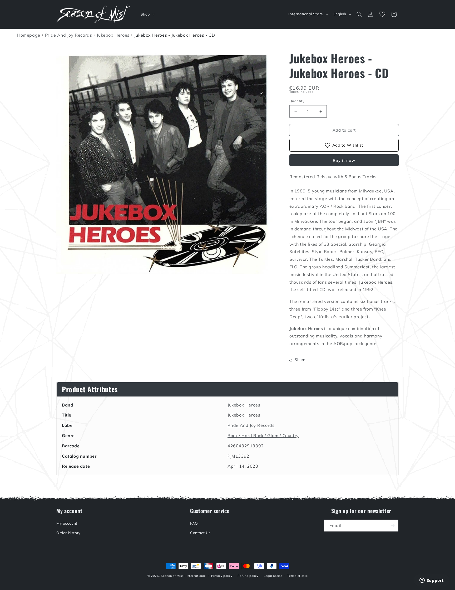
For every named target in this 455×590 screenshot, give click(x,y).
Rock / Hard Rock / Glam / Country (263, 435)
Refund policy (248, 576)
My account (66, 523)
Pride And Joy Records (251, 425)
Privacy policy (222, 576)
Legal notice (273, 576)
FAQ (194, 523)
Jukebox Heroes (244, 405)
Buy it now (344, 160)
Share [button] (300, 359)
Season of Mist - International (183, 576)
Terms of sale (297, 576)
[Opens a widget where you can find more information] (431, 580)
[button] (147, 14)
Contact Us (200, 532)
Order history (68, 532)
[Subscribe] (392, 525)
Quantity (296, 101)
